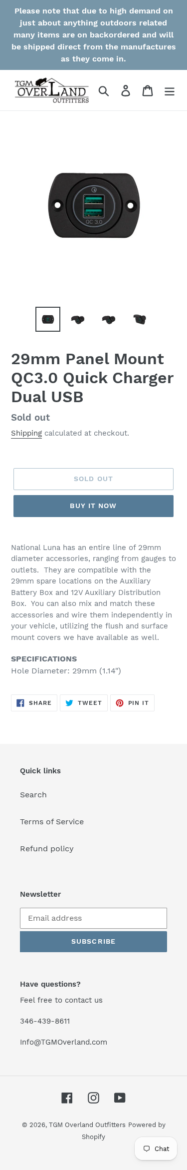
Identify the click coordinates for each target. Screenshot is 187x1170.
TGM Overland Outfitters (87, 1125)
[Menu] (170, 90)
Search (33, 794)
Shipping (26, 433)
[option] (47, 319)
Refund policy (47, 848)
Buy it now (93, 506)
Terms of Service (52, 821)
